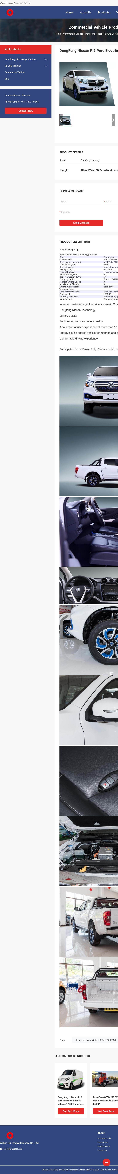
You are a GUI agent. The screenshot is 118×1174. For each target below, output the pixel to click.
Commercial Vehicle (73, 34)
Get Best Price (71, 1111)
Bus (7, 79)
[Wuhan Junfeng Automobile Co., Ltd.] (10, 12)
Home (58, 34)
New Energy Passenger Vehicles (21, 59)
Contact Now (26, 110)
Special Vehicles (13, 66)
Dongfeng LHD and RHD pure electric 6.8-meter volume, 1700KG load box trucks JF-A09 (70, 1101)
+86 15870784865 (30, 102)
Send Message (81, 222)
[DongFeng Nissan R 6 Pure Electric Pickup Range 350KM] (87, 83)
